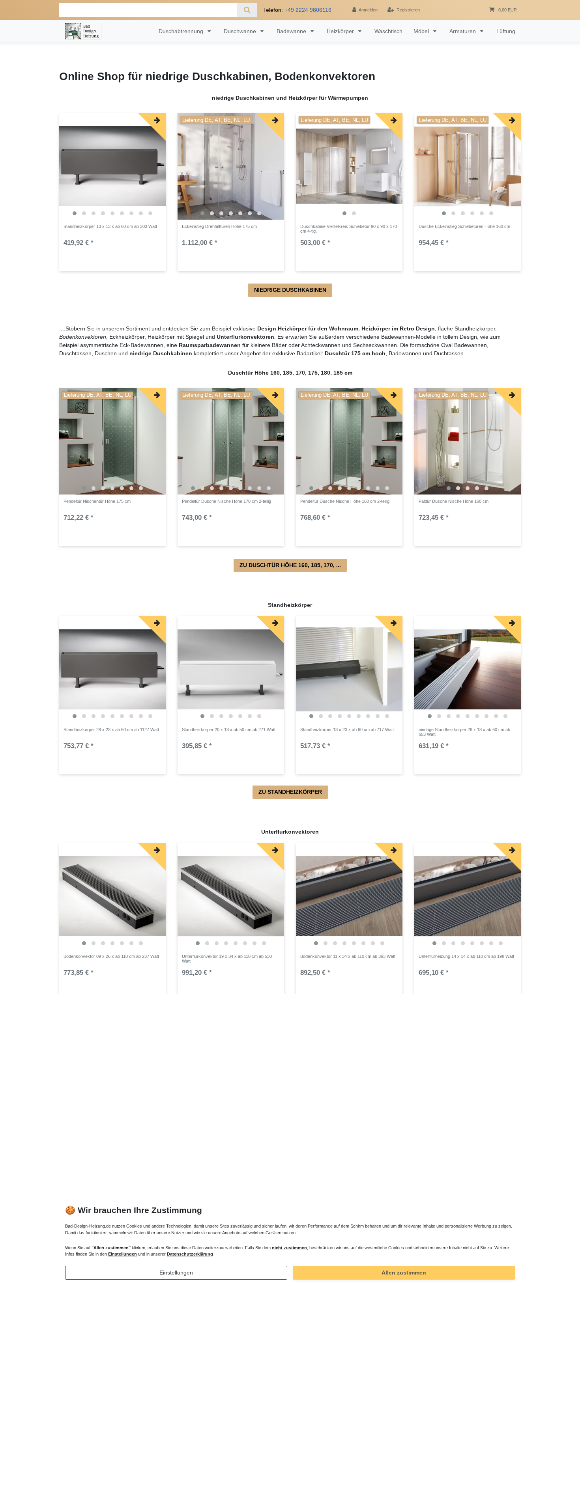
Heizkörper (341, 31)
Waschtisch (388, 31)
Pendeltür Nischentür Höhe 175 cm (97, 501)
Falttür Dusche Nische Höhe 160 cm (453, 501)
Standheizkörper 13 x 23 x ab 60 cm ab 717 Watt (347, 729)
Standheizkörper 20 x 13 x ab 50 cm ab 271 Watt (228, 729)
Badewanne (292, 31)
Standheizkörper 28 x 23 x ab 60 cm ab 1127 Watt (111, 729)
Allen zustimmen (404, 1272)
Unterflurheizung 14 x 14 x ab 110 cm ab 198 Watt (466, 956)
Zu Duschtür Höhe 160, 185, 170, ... (290, 565)
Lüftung (505, 31)
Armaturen (463, 31)
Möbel (421, 31)
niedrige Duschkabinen (290, 290)
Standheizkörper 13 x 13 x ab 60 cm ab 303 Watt (110, 226)
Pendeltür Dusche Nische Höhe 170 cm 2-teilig (226, 501)
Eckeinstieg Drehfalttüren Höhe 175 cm (219, 226)
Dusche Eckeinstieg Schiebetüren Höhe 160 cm (464, 226)
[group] (112, 166)
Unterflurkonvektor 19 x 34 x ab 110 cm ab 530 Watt (227, 958)
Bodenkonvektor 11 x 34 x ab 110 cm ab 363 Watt (347, 956)
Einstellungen (176, 1272)
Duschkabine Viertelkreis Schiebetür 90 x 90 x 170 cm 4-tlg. (348, 228)
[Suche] (247, 10)
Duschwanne (241, 31)
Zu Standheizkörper (290, 792)
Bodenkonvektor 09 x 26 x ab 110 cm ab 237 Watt (111, 956)
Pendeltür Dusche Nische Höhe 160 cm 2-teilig (344, 501)
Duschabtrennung (182, 31)
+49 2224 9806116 (307, 10)
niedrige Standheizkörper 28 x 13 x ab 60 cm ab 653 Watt (464, 732)
